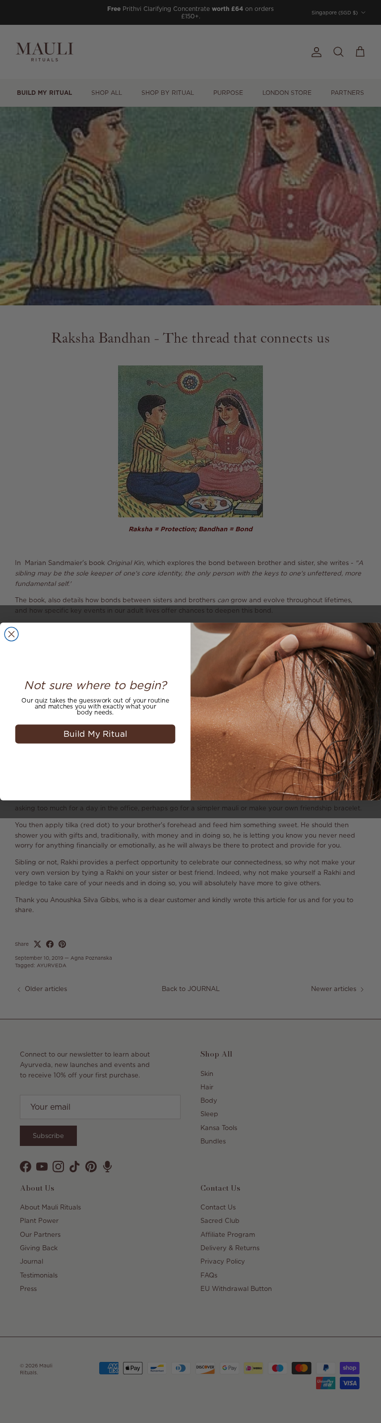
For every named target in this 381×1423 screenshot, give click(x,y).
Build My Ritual (95, 734)
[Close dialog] (11, 634)
